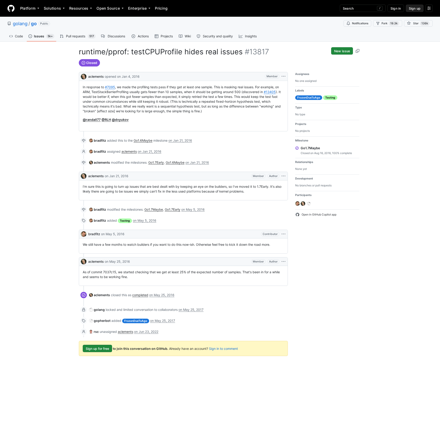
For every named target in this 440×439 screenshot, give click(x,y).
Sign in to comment (223, 349)
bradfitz (94, 234)
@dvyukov (120, 119)
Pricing (161, 8)
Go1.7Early (156, 162)
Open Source (108, 8)
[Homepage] (11, 8)
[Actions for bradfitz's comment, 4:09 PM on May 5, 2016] (283, 234)
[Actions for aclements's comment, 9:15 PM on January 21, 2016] (283, 176)
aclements (96, 76)
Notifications (360, 23)
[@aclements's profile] (83, 76)
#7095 (110, 87)
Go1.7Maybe (153, 209)
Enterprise (137, 8)
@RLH (106, 119)
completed (140, 295)
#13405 (270, 92)
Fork (390, 23)
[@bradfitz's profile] (83, 234)
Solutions (52, 8)
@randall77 (92, 119)
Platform (28, 8)
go (34, 23)
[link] (97, 140)
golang (20, 23)
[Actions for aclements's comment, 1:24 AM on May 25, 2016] (283, 261)
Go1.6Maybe (143, 140)
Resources (78, 8)
